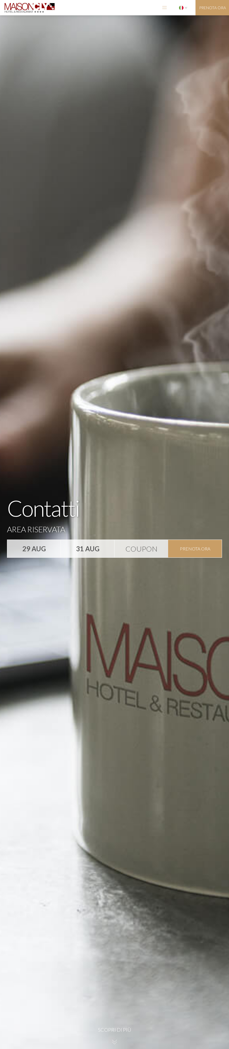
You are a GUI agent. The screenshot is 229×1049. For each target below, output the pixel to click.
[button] (164, 7)
